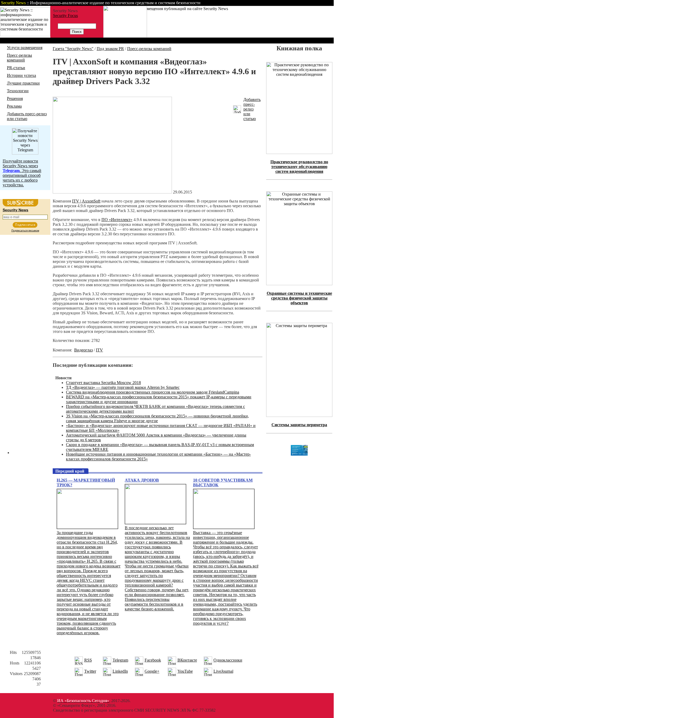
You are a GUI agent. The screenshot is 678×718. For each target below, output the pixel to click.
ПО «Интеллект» (116, 219)
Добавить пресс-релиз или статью (27, 116)
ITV (99, 350)
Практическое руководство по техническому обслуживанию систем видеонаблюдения (299, 167)
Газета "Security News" (73, 48)
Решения (15, 98)
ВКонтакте (187, 660)
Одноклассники (227, 660)
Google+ (152, 671)
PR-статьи (16, 67)
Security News (15, 210)
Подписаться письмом (25, 230)
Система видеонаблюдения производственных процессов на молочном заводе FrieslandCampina (152, 392)
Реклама (14, 106)
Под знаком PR (110, 48)
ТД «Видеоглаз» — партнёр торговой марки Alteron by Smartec (123, 387)
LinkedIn (120, 671)
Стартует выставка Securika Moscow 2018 (103, 382)
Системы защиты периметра (299, 424)
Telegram (120, 660)
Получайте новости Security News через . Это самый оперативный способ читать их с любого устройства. (22, 173)
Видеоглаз (83, 350)
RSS (88, 660)
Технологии (18, 91)
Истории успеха (21, 75)
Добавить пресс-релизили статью (252, 109)
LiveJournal (223, 671)
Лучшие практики (23, 83)
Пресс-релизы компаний (19, 57)
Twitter (90, 671)
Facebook (153, 660)
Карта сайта (317, 3)
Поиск (266, 3)
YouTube (185, 671)
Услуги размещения (24, 47)
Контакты (289, 3)
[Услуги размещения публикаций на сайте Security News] (125, 36)
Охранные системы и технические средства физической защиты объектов (299, 298)
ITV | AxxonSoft (86, 201)
